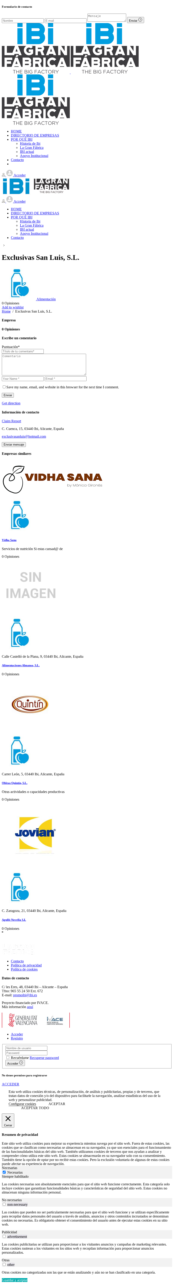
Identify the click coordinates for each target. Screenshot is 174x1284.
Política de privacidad (26, 965)
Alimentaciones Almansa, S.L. (21, 665)
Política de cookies (24, 969)
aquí (30, 1007)
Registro (17, 1038)
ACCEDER (10, 1084)
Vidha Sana (9, 540)
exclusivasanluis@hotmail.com (24, 436)
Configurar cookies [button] (22, 1104)
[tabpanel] (87, 1188)
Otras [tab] (6, 1260)
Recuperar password (44, 1058)
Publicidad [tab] (9, 1232)
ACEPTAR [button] (56, 1104)
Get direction (11, 403)
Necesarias (15, 1172)
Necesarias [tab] (9, 1168)
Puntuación (11, 347)
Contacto (17, 961)
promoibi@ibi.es (25, 995)
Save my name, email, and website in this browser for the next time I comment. (62, 387)
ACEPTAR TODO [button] (35, 1108)
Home (6, 311)
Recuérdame (20, 1058)
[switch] (4, 1204)
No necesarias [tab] (12, 1200)
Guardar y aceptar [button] (14, 1280)
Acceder (17, 1034)
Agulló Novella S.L (14, 919)
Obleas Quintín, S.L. (14, 783)
